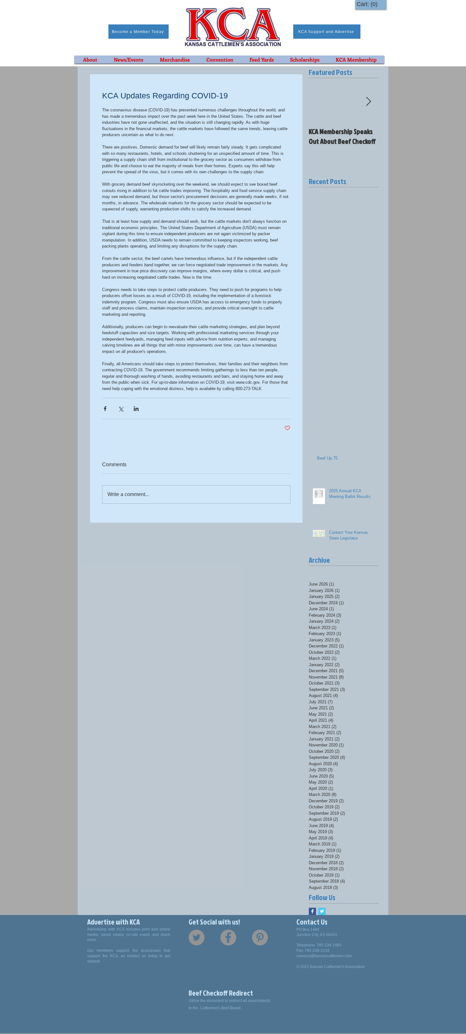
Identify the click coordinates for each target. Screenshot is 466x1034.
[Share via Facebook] (105, 409)
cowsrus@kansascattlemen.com (324, 956)
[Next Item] (368, 102)
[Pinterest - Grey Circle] (260, 937)
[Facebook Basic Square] (312, 911)
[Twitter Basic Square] (322, 911)
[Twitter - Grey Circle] (196, 937)
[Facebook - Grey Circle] (228, 937)
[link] (369, 4)
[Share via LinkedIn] (136, 409)
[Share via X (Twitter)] (121, 409)
